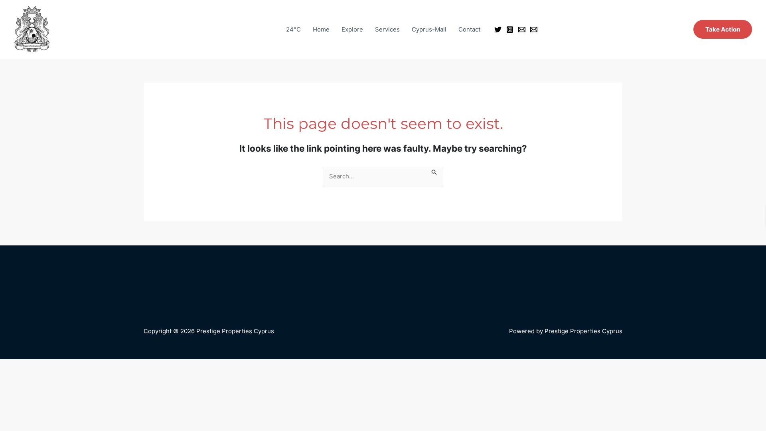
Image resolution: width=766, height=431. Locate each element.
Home (321, 29)
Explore (352, 29)
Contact (469, 29)
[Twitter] (497, 29)
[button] (722, 29)
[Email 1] (521, 29)
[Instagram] (509, 29)
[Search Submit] (434, 171)
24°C (293, 29)
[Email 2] (533, 29)
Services (387, 29)
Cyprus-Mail (429, 29)
